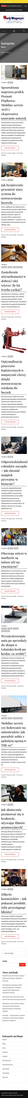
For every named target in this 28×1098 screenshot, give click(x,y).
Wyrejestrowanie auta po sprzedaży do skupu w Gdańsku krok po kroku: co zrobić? (14, 645)
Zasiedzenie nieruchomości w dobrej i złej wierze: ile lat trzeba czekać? (13, 281)
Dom (4, 1048)
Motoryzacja (5, 631)
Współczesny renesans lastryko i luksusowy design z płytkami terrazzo (13, 978)
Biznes (10, 82)
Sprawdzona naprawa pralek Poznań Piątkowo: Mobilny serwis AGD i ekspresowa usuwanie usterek (12, 989)
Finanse (5, 1052)
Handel (15, 628)
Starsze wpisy (9, 953)
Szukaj (4, 961)
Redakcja (3, 155)
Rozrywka (5, 1069)
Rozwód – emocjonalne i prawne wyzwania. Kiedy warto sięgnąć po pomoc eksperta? (13, 1018)
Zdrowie (5, 1077)
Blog (10, 267)
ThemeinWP (19, 1095)
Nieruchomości (17, 267)
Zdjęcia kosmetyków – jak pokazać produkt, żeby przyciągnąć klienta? (14, 903)
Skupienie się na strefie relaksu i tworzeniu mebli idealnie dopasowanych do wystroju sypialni (13, 1007)
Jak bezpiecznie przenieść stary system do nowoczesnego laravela (12, 194)
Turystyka (5, 1073)
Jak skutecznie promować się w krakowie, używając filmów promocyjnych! (13, 818)
